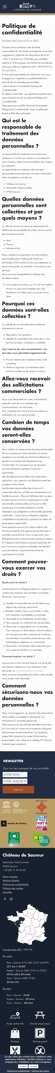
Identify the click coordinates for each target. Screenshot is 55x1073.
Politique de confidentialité (18, 1071)
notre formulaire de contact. (29, 670)
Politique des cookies (40, 1071)
